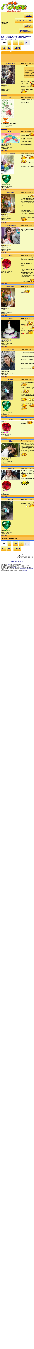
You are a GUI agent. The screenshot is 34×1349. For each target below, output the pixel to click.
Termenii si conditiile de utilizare (26, 568)
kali (10, 97)
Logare (28, 25)
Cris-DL (10, 131)
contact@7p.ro (25, 570)
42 (3, 47)
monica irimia (10, 63)
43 (9, 47)
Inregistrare (26, 31)
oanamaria (10, 468)
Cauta (29, 15)
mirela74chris (10, 349)
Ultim (17, 47)
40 (21, 42)
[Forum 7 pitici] (14, 11)
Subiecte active (24, 20)
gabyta (10, 318)
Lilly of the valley (10, 153)
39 (15, 42)
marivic (10, 379)
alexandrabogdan (10, 225)
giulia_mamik (10, 192)
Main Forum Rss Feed (17, 561)
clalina (10, 441)
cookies (14, 567)
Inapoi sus (4, 95)
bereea (10, 255)
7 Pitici (8, 564)
